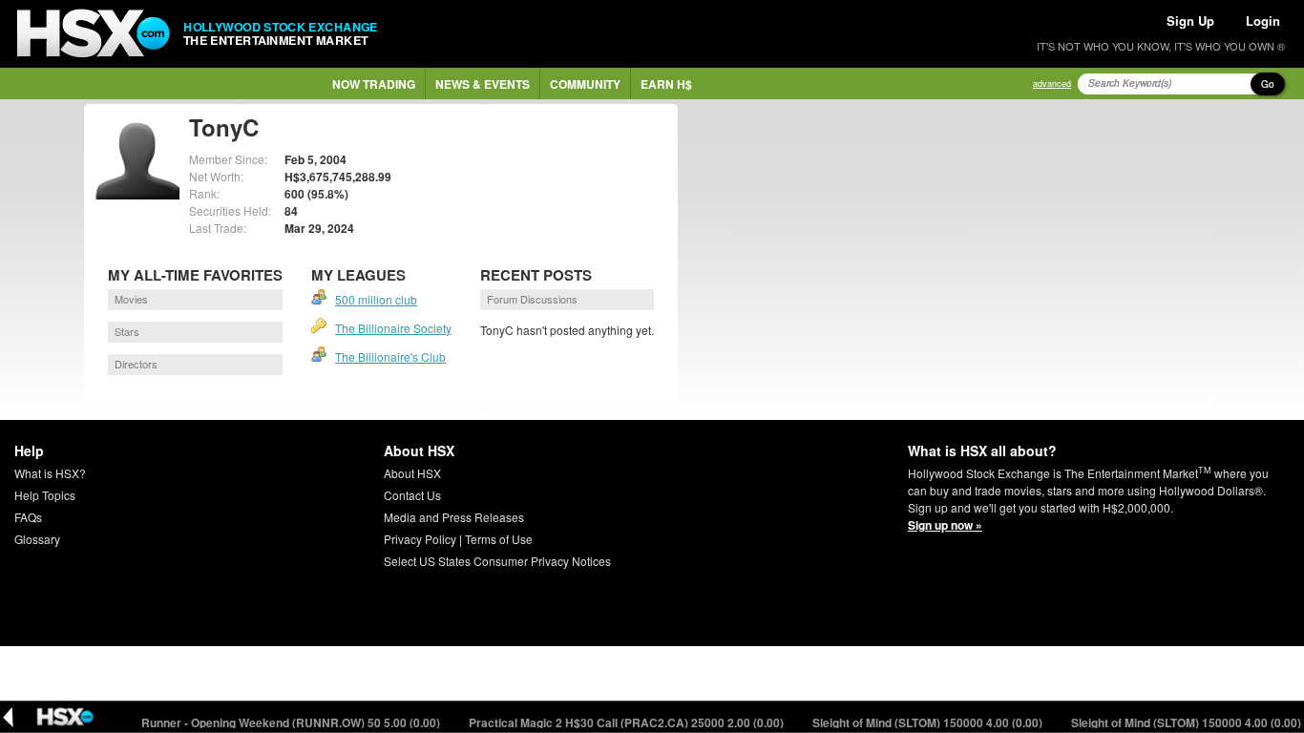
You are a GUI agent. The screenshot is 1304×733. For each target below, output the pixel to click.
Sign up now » (945, 525)
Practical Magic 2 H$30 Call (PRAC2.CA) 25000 (616, 722)
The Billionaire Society (393, 328)
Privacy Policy (420, 539)
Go (1267, 84)
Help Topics (44, 495)
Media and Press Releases (454, 517)
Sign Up (1190, 20)
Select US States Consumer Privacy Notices (497, 561)
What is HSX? (50, 473)
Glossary (37, 539)
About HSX (412, 473)
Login (1263, 20)
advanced (1052, 83)
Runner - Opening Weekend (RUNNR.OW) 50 (280, 722)
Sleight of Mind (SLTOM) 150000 (917, 722)
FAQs (28, 517)
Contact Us (412, 495)
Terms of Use (499, 539)
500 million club (376, 299)
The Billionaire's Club (390, 356)
